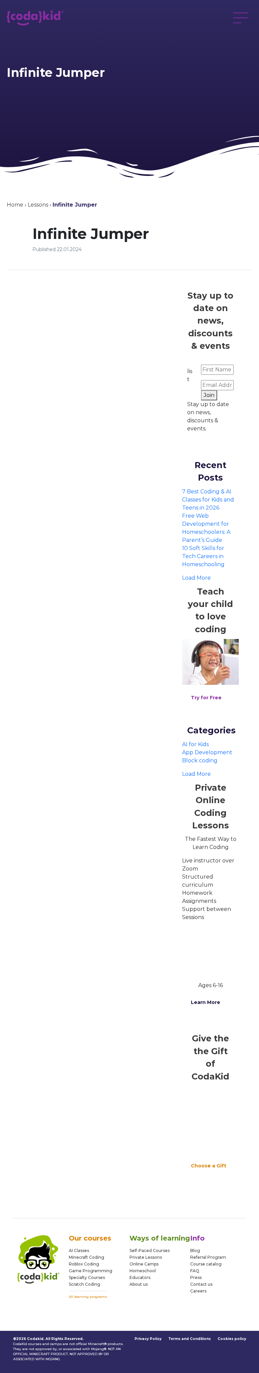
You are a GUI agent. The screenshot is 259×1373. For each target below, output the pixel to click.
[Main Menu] (240, 18)
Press (196, 1277)
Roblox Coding (84, 1264)
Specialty (78, 1277)
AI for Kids (195, 744)
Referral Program (208, 1257)
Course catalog (206, 1264)
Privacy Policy (148, 1339)
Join (209, 395)
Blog (195, 1250)
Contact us (201, 1284)
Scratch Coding (84, 1284)
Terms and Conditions (189, 1339)
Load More (196, 578)
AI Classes (79, 1250)
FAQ (194, 1270)
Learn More (205, 1002)
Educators (140, 1277)
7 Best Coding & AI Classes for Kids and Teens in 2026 (208, 499)
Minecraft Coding (86, 1257)
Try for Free (206, 698)
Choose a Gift (208, 1166)
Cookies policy (232, 1339)
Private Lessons (146, 1257)
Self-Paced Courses (150, 1250)
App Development (207, 752)
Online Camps (144, 1264)
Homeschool (143, 1270)
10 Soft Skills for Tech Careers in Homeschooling (203, 556)
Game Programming (90, 1270)
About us (139, 1284)
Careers (198, 1290)
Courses (96, 1277)
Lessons (38, 205)
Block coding (200, 760)
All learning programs (88, 1296)
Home (15, 205)
